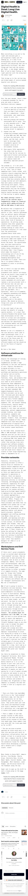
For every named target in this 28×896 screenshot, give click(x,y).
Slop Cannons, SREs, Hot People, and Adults (9, 833)
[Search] (25, 826)
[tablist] (7, 807)
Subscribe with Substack (15, 880)
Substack (6, 893)
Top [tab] (3, 826)
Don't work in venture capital (10, 841)
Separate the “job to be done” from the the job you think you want (10, 844)
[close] (23, 852)
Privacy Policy (19, 886)
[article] (14, 834)
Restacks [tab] (11, 807)
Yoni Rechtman (8, 15)
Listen (24, 16)
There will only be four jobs (9, 830)
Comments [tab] (4, 807)
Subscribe (19, 2)
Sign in (25, 2)
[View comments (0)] (7, 20)
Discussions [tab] (12, 826)
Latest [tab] (6, 826)
